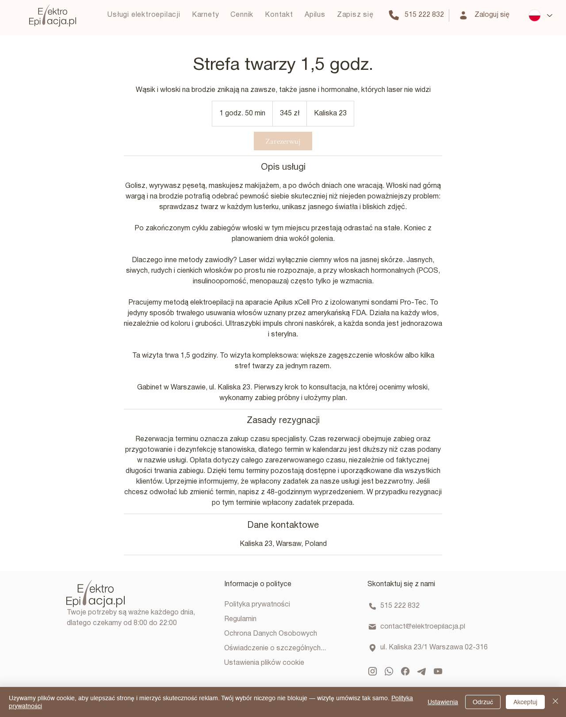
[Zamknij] (555, 702)
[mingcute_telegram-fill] (422, 671)
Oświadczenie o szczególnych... (275, 648)
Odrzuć (483, 702)
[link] (283, 141)
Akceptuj (525, 702)
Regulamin (240, 619)
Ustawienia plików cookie (264, 663)
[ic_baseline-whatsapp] (389, 671)
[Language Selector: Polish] (540, 15)
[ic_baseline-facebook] (405, 671)
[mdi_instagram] (372, 671)
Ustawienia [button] (443, 702)
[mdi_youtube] (438, 671)
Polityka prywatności (257, 605)
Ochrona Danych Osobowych (270, 634)
